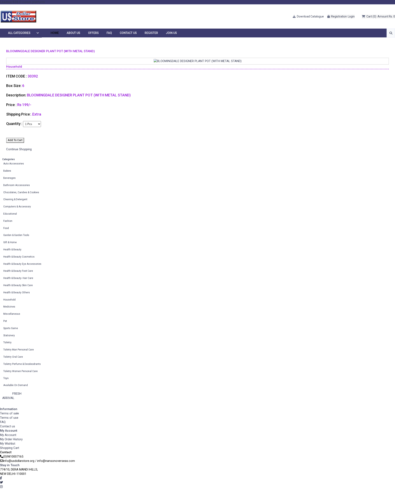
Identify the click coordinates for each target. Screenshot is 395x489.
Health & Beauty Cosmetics (19, 256)
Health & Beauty (12, 249)
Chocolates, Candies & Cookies (21, 192)
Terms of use (9, 418)
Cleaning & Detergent (15, 199)
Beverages (9, 178)
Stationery (9, 335)
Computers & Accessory (17, 206)
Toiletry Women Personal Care (20, 371)
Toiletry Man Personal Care (18, 349)
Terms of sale (9, 413)
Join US (171, 33)
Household (9, 299)
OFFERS (93, 33)
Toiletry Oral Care (13, 356)
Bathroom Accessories (16, 185)
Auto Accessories (13, 163)
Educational (10, 213)
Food (6, 228)
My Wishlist (7, 443)
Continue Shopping (19, 149)
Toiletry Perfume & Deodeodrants (22, 364)
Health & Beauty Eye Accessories (22, 263)
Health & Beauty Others (16, 292)
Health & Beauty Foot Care (18, 270)
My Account (8, 435)
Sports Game (10, 328)
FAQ (109, 33)
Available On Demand (15, 385)
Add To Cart (15, 140)
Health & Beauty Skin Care (18, 285)
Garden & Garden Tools (16, 235)
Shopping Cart (9, 448)
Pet (5, 321)
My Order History (11, 439)
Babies (7, 170)
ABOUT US (73, 33)
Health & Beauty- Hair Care (18, 278)
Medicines (9, 306)
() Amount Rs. (380, 16)
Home (55, 33)
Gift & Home (10, 242)
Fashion (7, 221)
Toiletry (7, 342)
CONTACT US (128, 33)
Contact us (7, 426)
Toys (6, 378)
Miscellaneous (11, 313)
